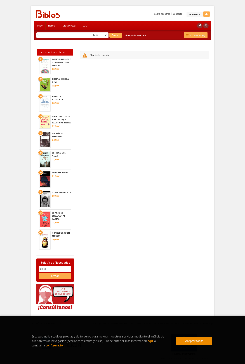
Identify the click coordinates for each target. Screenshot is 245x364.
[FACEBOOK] (199, 25)
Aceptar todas (194, 341)
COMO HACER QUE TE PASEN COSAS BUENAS (61, 62)
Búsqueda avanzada (136, 35)
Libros (51, 25)
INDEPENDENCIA (60, 172)
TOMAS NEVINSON (61, 192)
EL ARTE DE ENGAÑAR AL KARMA (58, 215)
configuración (55, 345)
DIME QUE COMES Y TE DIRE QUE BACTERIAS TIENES (61, 119)
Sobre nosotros (162, 13)
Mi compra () (197, 35)
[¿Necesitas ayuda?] (55, 297)
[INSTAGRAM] (206, 25)
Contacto (177, 13)
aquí (151, 341)
